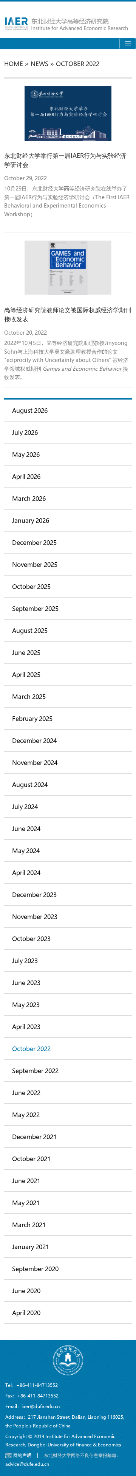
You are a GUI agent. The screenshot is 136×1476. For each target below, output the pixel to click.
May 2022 (26, 1115)
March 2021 (29, 1225)
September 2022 (35, 1071)
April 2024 (26, 872)
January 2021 (30, 1247)
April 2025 (26, 674)
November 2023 (34, 917)
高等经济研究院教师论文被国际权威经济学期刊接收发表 (67, 314)
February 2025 (32, 718)
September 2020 (35, 1269)
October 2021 (31, 1159)
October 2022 (31, 1049)
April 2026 (26, 476)
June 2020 (26, 1291)
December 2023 (34, 895)
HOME (13, 64)
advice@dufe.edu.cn (27, 1464)
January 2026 (30, 520)
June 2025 (26, 652)
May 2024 (26, 850)
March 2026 (29, 498)
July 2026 (25, 432)
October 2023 (31, 939)
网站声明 (22, 1455)
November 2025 (34, 564)
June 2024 (26, 828)
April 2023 (26, 1027)
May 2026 (26, 454)
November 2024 (34, 762)
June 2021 (26, 1181)
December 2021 (34, 1137)
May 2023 (26, 1005)
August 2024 (30, 784)
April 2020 (26, 1313)
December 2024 (34, 740)
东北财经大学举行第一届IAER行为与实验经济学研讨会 (65, 159)
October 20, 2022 (25, 332)
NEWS (39, 64)
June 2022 (26, 1093)
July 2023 (25, 961)
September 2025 (35, 608)
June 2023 (26, 983)
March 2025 (29, 696)
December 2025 (34, 542)
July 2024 (25, 806)
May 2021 (26, 1203)
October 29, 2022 (25, 178)
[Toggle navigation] (127, 43)
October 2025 (31, 586)
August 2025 (30, 630)
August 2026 (30, 410)
